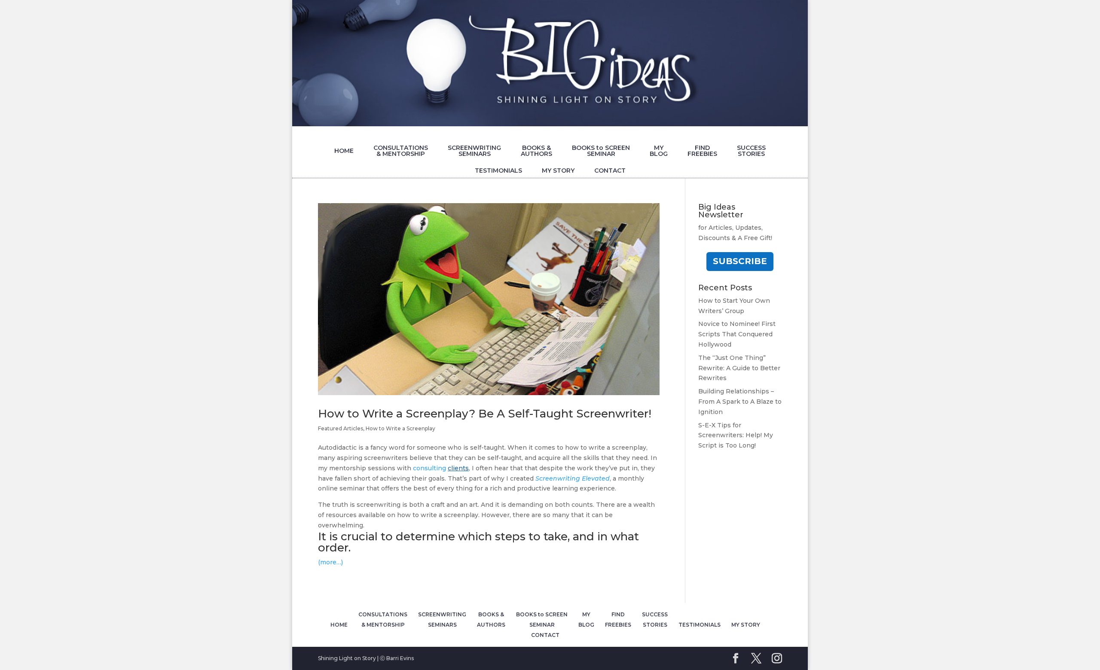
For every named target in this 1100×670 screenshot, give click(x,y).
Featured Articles (340, 428)
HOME (344, 151)
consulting (441, 468)
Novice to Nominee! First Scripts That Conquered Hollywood (737, 334)
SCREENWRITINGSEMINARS (474, 151)
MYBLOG (659, 151)
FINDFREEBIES (702, 151)
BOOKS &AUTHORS (536, 151)
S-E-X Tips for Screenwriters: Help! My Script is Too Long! (735, 435)
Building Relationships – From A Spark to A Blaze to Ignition (740, 401)
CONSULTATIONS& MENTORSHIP (400, 151)
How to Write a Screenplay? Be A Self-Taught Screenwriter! (484, 413)
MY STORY (558, 170)
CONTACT (610, 170)
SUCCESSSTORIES (751, 151)
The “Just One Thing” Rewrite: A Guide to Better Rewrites (739, 368)
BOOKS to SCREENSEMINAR (601, 151)
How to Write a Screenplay (400, 428)
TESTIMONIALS (498, 170)
